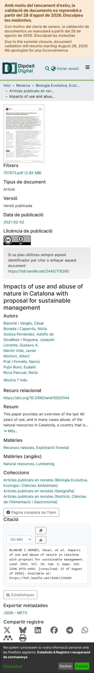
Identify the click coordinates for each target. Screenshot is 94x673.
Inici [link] (7, 85)
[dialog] (47, 658)
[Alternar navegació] (87, 68)
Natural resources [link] (18, 463)
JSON (8, 612)
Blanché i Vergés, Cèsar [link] (23, 323)
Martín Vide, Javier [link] (19, 350)
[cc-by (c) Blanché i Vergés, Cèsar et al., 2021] (47, 240)
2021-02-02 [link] (13, 222)
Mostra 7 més (15, 380)
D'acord (82, 666)
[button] (47, 68)
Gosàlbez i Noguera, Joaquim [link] (29, 339)
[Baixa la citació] (40, 539)
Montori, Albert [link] (16, 356)
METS (22, 612)
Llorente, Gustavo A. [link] (21, 345)
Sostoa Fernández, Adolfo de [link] (28, 334)
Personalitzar (13, 666)
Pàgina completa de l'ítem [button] (33, 512)
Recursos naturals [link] (18, 447)
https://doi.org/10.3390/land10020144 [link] (36, 397)
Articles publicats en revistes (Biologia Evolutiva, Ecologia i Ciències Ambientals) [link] (32, 91)
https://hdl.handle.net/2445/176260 (38, 271)
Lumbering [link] (45, 463)
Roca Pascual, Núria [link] (20, 372)
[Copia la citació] (40, 530)
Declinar (66, 666)
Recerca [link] (23, 85)
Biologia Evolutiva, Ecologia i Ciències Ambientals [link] (58, 85)
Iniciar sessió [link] (68, 68)
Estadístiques (22, 594)
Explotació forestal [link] (52, 447)
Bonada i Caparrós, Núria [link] (25, 328)
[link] (47, 172)
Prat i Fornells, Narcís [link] (21, 361)
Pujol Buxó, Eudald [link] (19, 367)
